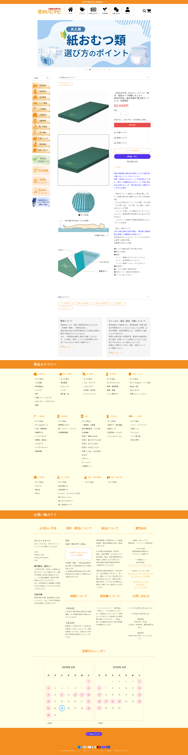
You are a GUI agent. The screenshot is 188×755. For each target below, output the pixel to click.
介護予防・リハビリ (114, 432)
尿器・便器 (110, 390)
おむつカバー (134, 390)
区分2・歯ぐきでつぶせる (91, 440)
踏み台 (37, 490)
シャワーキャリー (41, 447)
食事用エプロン (64, 425)
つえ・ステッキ (89, 383)
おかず (84, 455)
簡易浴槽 (38, 451)
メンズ (63, 390)
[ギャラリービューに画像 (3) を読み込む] (83, 263)
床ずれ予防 (134, 440)
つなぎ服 (38, 383)
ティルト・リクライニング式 (69, 493)
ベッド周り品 (135, 436)
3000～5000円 (102, 303)
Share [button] (118, 167)
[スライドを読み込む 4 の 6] (93, 69)
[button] (82, 11)
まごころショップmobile (140, 576)
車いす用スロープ (64, 505)
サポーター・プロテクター (45, 401)
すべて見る (39, 379)
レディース (64, 386)
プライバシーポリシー (98, 750)
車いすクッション (64, 497)
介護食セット (87, 466)
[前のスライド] (79, 69)
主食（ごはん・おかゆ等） (92, 451)
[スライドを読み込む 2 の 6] (87, 69)
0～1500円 (65, 303)
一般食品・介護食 (88, 425)
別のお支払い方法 (132, 161)
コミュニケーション (114, 436)
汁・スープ (86, 462)
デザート (85, 459)
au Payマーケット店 (140, 582)
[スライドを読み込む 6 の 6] (99, 69)
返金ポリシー (86, 750)
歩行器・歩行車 (89, 390)
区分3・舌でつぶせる (90, 444)
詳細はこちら (66, 347)
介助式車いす (63, 490)
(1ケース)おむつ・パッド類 (139, 383)
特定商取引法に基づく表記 (121, 750)
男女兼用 (63, 383)
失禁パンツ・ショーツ (137, 394)
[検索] (47, 78)
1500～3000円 (83, 303)
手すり (37, 493)
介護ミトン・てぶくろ (43, 398)
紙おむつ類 (133, 386)
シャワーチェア (41, 436)
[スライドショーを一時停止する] (109, 69)
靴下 (37, 394)
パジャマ (38, 390)
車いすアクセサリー (65, 501)
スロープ (38, 486)
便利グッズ (111, 429)
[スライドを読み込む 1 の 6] (83, 69)
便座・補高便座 (112, 386)
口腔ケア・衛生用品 (114, 425)
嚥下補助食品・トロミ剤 (91, 429)
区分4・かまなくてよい (91, 447)
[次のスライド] (104, 69)
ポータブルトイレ (113, 383)
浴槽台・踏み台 (41, 440)
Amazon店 (140, 584)
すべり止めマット (41, 425)
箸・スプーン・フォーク (67, 429)
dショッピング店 (140, 587)
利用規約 (109, 750)
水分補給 (85, 432)
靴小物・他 (64, 394)
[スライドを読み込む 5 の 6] (96, 69)
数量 (115, 110)
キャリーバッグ (89, 394)
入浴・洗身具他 (41, 429)
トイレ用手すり (112, 394)
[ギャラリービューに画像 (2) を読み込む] (83, 211)
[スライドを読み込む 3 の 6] (90, 69)
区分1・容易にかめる (90, 436)
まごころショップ (135, 565)
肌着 (37, 405)
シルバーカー (88, 386)
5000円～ (119, 303)
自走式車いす (63, 486)
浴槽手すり (39, 432)
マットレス (65, 84)
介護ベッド (134, 429)
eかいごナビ (147, 565)
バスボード (39, 444)
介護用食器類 (63, 432)
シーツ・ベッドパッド (138, 425)
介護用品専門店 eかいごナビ (72, 750)
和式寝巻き (39, 386)
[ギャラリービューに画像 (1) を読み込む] (83, 160)
